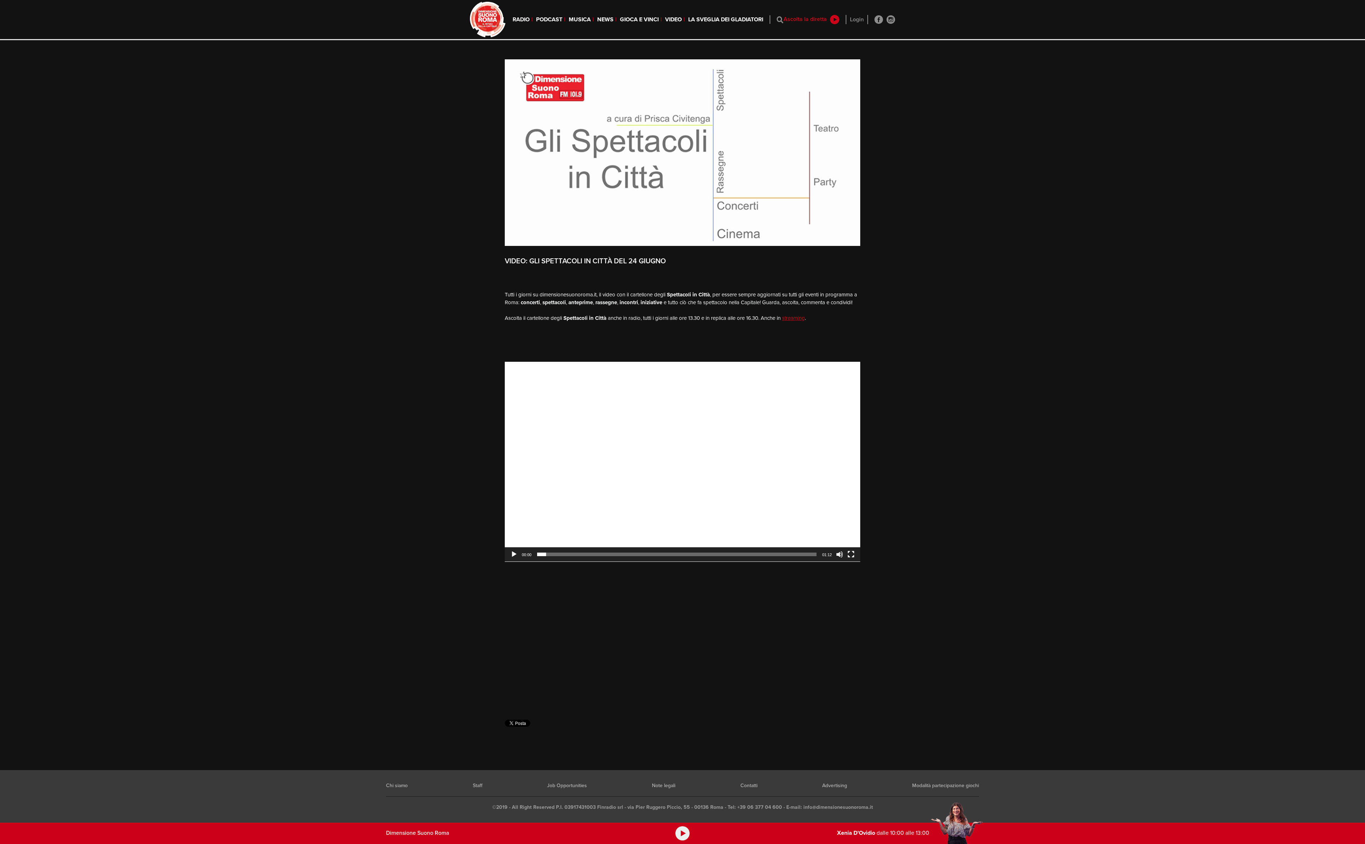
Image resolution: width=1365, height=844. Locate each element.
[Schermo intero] (851, 554)
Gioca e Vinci (639, 19)
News (605, 19)
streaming (793, 318)
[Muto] (839, 554)
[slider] (677, 554)
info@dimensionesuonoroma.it (838, 807)
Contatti (749, 786)
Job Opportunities (567, 786)
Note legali (663, 786)
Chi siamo (397, 786)
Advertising (834, 786)
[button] (682, 461)
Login (857, 19)
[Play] (514, 554)
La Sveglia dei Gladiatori (725, 19)
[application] (682, 462)
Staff (477, 786)
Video (673, 19)
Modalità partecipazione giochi (945, 786)
